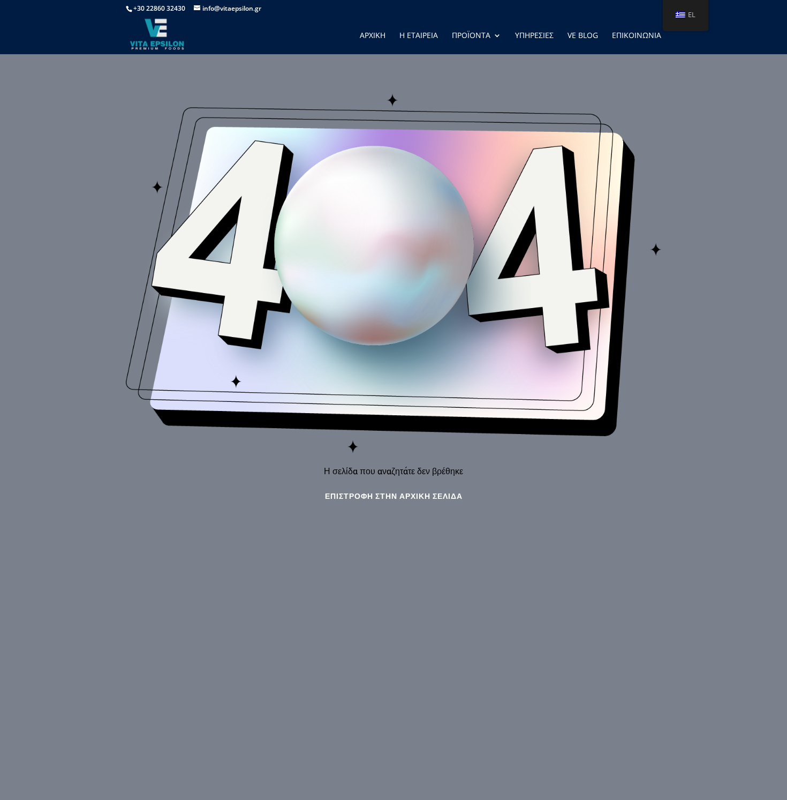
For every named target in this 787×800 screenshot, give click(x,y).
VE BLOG (582, 36)
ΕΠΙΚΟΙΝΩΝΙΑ (636, 36)
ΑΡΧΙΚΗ (372, 36)
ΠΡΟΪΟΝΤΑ (471, 36)
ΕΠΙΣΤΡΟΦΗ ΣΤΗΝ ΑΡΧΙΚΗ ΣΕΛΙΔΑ (394, 496)
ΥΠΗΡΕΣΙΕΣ (534, 36)
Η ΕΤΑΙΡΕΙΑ (418, 36)
